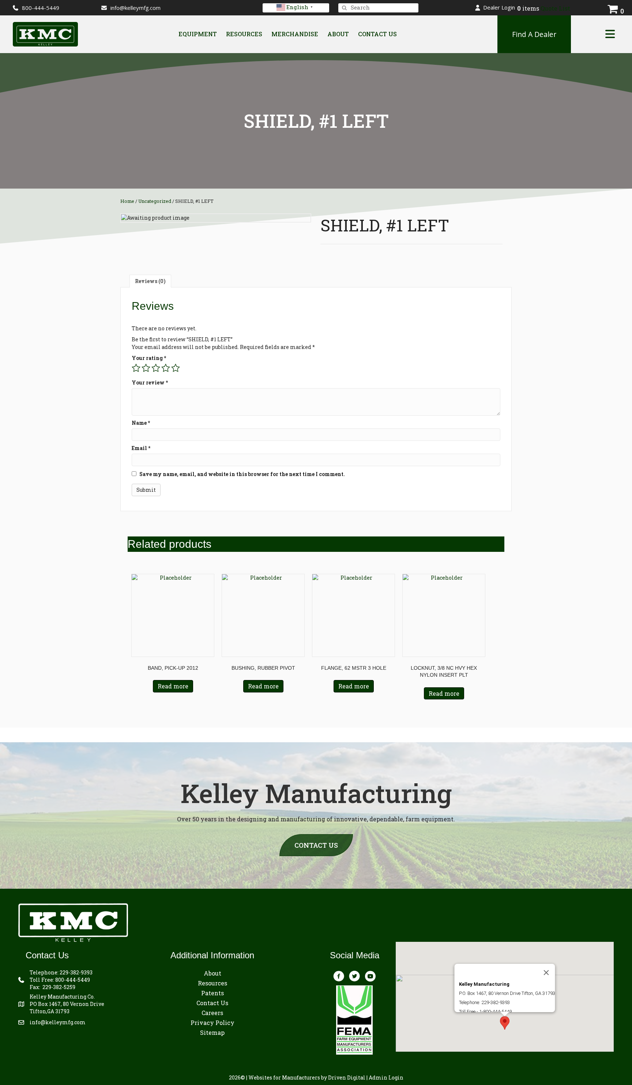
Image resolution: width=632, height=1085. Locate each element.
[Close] (546, 972)
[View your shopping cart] (613, 7)
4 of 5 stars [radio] (165, 368)
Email (141, 448)
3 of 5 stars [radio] (155, 368)
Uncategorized (154, 201)
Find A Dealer (534, 34)
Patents (212, 993)
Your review (150, 382)
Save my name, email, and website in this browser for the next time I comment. (242, 474)
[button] (495, 7)
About (338, 34)
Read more (173, 686)
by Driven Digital (306, 1077)
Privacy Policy (212, 1022)
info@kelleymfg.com (135, 7)
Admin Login (386, 1077)
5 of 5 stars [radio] (175, 368)
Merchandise (294, 34)
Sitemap (212, 1032)
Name (141, 422)
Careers (212, 1013)
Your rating (149, 357)
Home (127, 201)
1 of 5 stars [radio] (136, 368)
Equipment (197, 34)
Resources (244, 34)
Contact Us (377, 34)
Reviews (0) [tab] (150, 281)
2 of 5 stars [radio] (146, 368)
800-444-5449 (72, 979)
